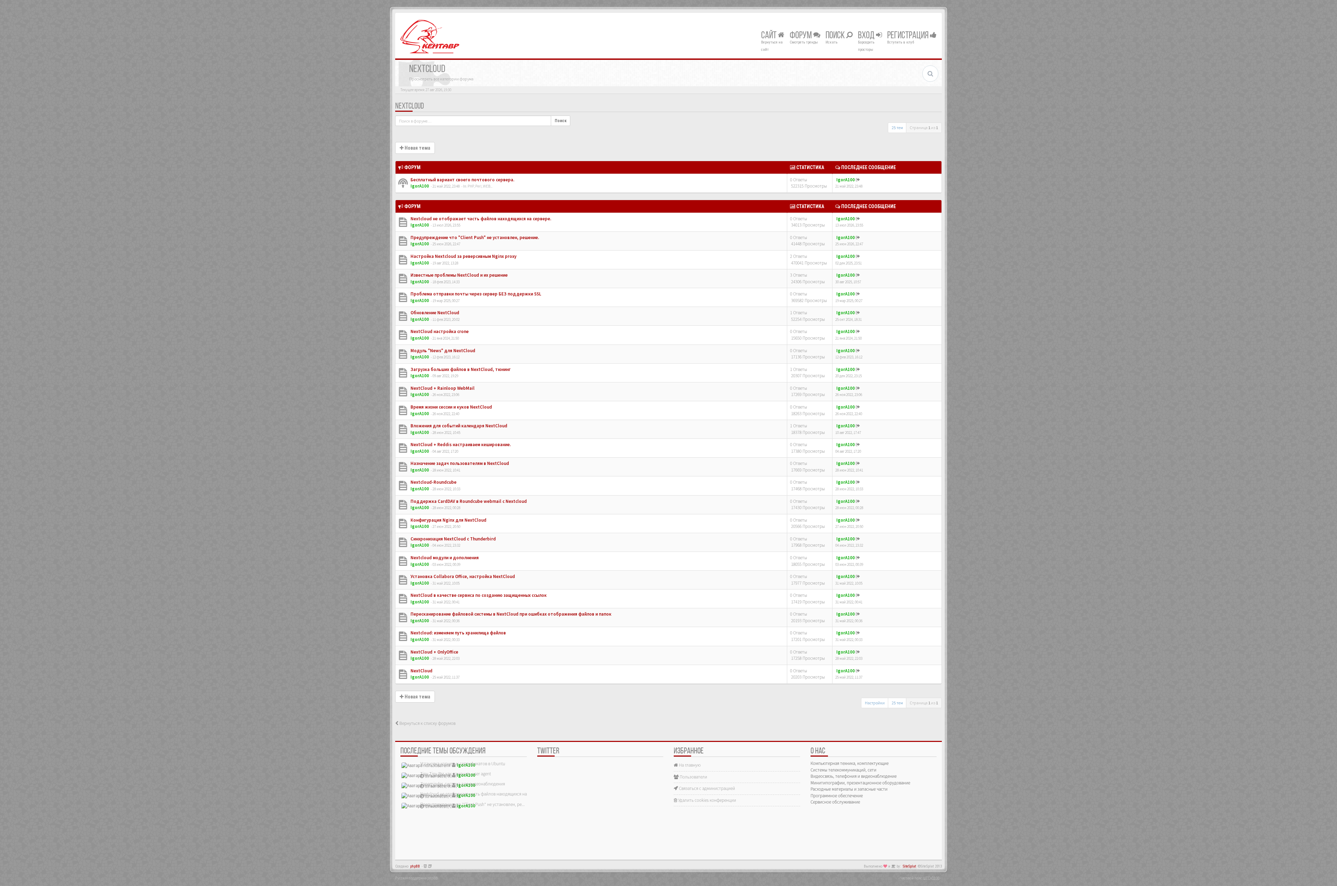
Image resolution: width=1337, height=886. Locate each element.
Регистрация (908, 36)
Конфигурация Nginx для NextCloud (447, 520)
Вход (867, 36)
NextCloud (409, 106)
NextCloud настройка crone (439, 331)
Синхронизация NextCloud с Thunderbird (452, 539)
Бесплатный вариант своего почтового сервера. (461, 180)
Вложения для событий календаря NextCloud (458, 426)
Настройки (875, 702)
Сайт (769, 36)
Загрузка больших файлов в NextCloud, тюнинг (460, 369)
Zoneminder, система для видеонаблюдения (462, 784)
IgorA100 (420, 186)
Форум (801, 36)
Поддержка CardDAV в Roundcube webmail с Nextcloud (468, 501)
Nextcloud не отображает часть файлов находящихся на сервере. (480, 219)
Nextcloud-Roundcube (432, 482)
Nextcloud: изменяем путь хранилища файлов (457, 633)
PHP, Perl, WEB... (480, 186)
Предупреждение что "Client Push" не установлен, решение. (474, 237)
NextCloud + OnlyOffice (433, 652)
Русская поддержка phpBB (416, 878)
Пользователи (693, 777)
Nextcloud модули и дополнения (444, 558)
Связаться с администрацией (706, 788)
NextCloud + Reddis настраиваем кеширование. (460, 445)
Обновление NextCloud (434, 313)
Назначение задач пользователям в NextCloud (459, 463)
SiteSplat (909, 866)
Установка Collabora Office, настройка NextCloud (462, 576)
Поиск (836, 36)
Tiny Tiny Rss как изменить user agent (455, 774)
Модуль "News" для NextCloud (442, 351)
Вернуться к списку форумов (426, 723)
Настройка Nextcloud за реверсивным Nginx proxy (462, 256)
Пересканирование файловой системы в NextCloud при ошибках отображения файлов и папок (510, 614)
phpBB (415, 866)
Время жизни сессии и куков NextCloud (450, 407)
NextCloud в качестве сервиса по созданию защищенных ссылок (478, 595)
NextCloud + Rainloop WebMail (442, 388)
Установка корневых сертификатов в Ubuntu (462, 764)
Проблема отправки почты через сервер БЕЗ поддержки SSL (475, 294)
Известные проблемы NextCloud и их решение (458, 275)
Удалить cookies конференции (706, 800)
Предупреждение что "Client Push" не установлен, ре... (472, 804)
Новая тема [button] (417, 148)
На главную (689, 765)
